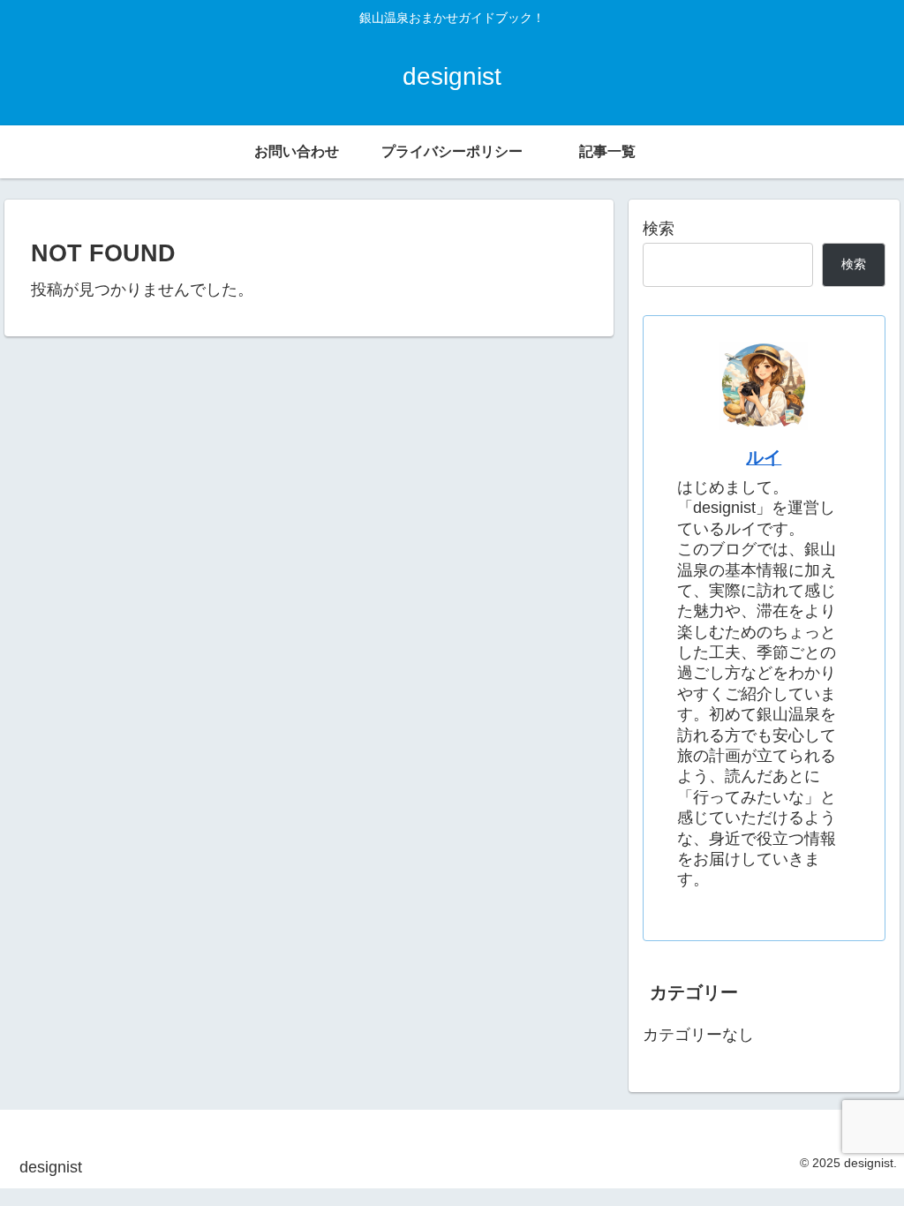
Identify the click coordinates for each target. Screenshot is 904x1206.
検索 (658, 228)
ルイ (763, 457)
